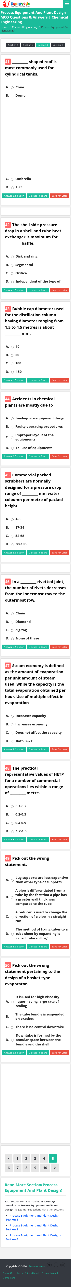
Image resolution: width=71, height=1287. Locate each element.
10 (18, 346)
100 (18, 363)
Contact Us (9, 1277)
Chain (20, 613)
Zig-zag (21, 630)
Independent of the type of (38, 281)
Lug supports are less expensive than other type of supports (42, 879)
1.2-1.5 (21, 831)
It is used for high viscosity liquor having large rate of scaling (37, 1001)
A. (7, 87)
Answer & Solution (14, 195)
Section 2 (28, 45)
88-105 (21, 544)
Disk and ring (26, 256)
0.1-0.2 (21, 806)
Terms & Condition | (28, 1273)
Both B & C (24, 741)
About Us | (9, 1273)
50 (17, 355)
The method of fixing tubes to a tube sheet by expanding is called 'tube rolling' (42, 933)
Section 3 (43, 45)
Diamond (23, 622)
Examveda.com (36, 1266)
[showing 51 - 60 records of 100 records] (55, 1168)
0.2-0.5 (20, 814)
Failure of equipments (34, 448)
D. (7, 187)
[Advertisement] (35, 137)
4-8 (18, 519)
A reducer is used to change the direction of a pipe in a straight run (41, 916)
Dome (20, 95)
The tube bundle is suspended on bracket (39, 1016)
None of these (27, 638)
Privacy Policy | (49, 1273)
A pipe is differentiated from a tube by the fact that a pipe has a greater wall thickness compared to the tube (41, 897)
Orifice (21, 273)
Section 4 (58, 45)
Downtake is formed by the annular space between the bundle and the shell (38, 1039)
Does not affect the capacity (38, 732)
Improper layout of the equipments (34, 437)
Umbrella (23, 179)
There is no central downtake (39, 1027)
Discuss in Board (38, 195)
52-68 (19, 536)
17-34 (19, 527)
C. (7, 179)
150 (19, 372)
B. (7, 95)
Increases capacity (31, 716)
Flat (19, 187)
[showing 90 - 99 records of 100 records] (8, 1158)
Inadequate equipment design (40, 418)
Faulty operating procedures (39, 426)
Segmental (24, 265)
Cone (20, 87)
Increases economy (31, 724)
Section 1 (13, 45)
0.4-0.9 (20, 823)
